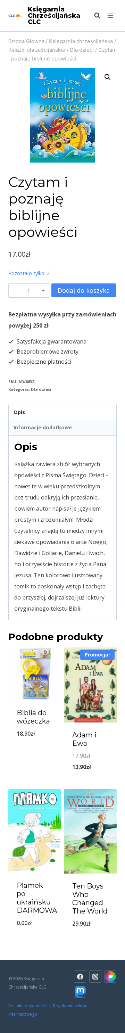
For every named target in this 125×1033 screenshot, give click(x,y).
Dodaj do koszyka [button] (35, 747)
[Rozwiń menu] (110, 15)
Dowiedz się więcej (35, 936)
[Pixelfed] (110, 976)
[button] (107, 77)
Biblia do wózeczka (33, 717)
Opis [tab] (19, 412)
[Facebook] (80, 976)
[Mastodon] (80, 992)
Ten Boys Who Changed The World (90, 898)
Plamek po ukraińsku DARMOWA (37, 898)
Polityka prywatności (28, 1006)
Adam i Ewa (84, 739)
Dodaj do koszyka (84, 290)
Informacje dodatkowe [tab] (43, 427)
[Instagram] (95, 976)
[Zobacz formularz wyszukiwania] (93, 16)
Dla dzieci (41, 389)
